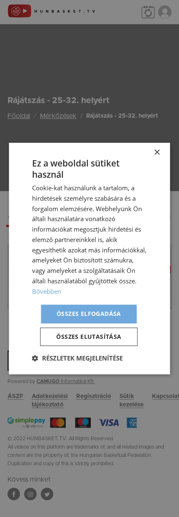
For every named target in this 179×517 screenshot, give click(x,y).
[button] (77, 358)
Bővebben (46, 291)
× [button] (157, 152)
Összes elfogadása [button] (89, 314)
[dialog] (89, 258)
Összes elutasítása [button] (88, 336)
